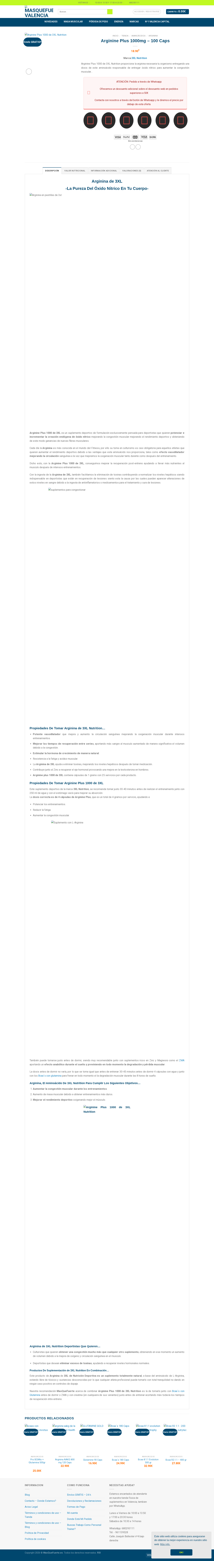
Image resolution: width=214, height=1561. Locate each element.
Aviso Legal (31, 1506)
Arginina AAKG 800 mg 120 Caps (65, 1461)
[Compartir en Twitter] (138, 146)
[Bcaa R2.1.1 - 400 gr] (176, 1439)
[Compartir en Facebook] (132, 146)
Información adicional (104, 171)
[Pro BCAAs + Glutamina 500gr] (37, 1439)
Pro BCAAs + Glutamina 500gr (37, 1461)
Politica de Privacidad (37, 1532)
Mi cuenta (72, 1512)
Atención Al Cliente (158, 171)
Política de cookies (35, 1539)
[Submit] (109, 11)
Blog (27, 1494)
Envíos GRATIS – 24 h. (79, 1494)
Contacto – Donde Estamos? (40, 1500)
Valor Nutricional (74, 171)
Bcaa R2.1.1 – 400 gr (176, 1460)
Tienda (124, 35)
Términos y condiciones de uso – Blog (43, 1524)
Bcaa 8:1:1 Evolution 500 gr (148, 1461)
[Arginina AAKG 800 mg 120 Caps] (64, 1439)
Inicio (115, 35)
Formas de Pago (76, 1506)
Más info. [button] (165, 1544)
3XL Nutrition (139, 58)
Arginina (153, 35)
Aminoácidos (138, 35)
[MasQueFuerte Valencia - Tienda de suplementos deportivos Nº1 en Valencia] (39, 11)
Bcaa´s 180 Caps (120, 1460)
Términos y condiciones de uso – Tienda (43, 1514)
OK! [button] (181, 1552)
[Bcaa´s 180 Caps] (120, 1439)
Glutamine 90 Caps (92, 1460)
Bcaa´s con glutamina (49, 1075)
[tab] (52, 170)
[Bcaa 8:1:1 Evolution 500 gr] (148, 1439)
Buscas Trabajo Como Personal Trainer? (84, 1527)
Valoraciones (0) (131, 171)
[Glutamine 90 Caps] (92, 1439)
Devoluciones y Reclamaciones (84, 1500)
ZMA (181, 1060)
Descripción (52, 171)
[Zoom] (29, 71)
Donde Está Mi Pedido (79, 1519)
